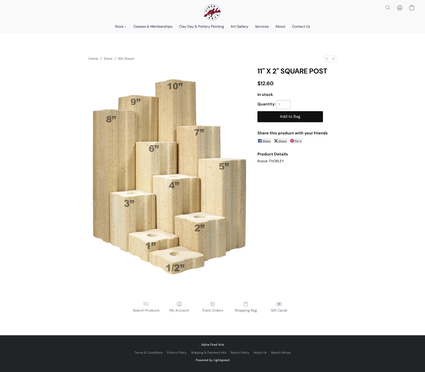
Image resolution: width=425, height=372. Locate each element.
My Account (179, 310)
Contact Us (301, 26)
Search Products (146, 310)
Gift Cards (279, 310)
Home (93, 58)
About (280, 26)
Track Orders (212, 310)
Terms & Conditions (148, 353)
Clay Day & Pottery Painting (201, 26)
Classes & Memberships (152, 26)
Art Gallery (239, 26)
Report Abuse (281, 353)
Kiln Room (126, 58)
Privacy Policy (177, 353)
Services (262, 26)
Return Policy (240, 353)
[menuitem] (327, 59)
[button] (212, 12)
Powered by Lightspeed (213, 360)
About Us (260, 353)
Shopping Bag (246, 310)
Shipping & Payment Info (208, 353)
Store (119, 26)
